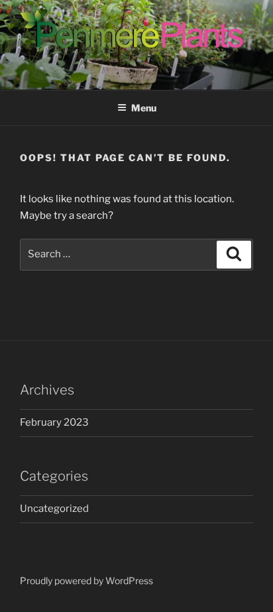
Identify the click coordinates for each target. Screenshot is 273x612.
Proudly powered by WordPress (86, 580)
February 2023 (54, 422)
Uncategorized (54, 509)
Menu (143, 107)
